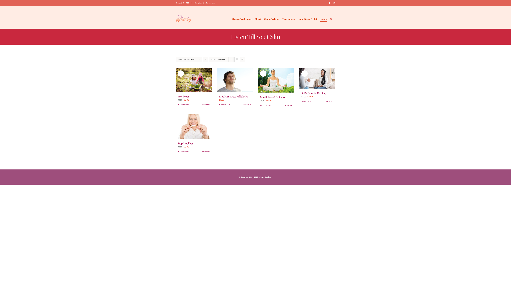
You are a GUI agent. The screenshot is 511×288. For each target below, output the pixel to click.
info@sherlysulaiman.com (205, 3)
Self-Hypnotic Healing (313, 93)
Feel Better (183, 96)
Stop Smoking (185, 143)
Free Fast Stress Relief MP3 (233, 96)
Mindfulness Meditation (273, 97)
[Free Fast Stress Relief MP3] (235, 80)
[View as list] (242, 59)
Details (207, 105)
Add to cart (184, 105)
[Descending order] (205, 59)
